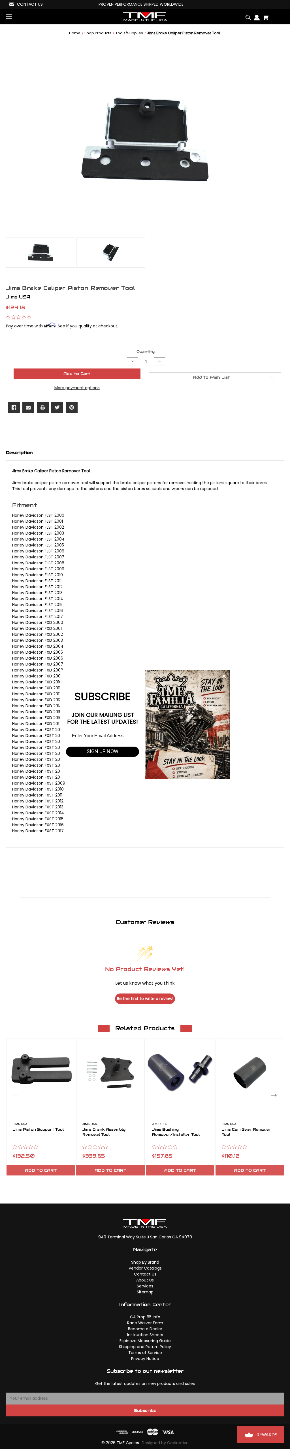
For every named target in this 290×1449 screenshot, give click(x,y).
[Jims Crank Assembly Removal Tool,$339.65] (110, 1073)
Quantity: (146, 351)
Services (145, 1286)
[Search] (246, 15)
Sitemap (145, 1292)
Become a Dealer (145, 1329)
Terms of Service (145, 1352)
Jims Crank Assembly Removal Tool (103, 1132)
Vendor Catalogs (145, 1268)
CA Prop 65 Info (145, 1317)
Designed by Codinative (165, 1443)
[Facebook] (14, 408)
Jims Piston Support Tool (38, 1129)
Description (19, 452)
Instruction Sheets (145, 1335)
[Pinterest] (71, 408)
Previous (15, 1095)
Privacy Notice (145, 1358)
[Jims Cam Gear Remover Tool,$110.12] (250, 1073)
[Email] (28, 408)
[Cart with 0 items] (264, 15)
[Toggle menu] (14, 16)
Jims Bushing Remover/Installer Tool (176, 1132)
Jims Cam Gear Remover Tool (246, 1132)
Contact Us (145, 1274)
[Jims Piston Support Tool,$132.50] (41, 1073)
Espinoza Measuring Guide (145, 1341)
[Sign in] (255, 15)
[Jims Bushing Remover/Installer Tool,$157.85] (180, 1073)
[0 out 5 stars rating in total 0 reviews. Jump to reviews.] (20, 317)
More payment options (77, 388)
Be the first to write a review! (145, 998)
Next (275, 1095)
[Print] (43, 408)
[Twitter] (57, 408)
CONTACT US (30, 4)
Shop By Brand (145, 1262)
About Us (145, 1280)
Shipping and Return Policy (145, 1347)
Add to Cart (41, 1170)
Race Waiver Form (145, 1323)
